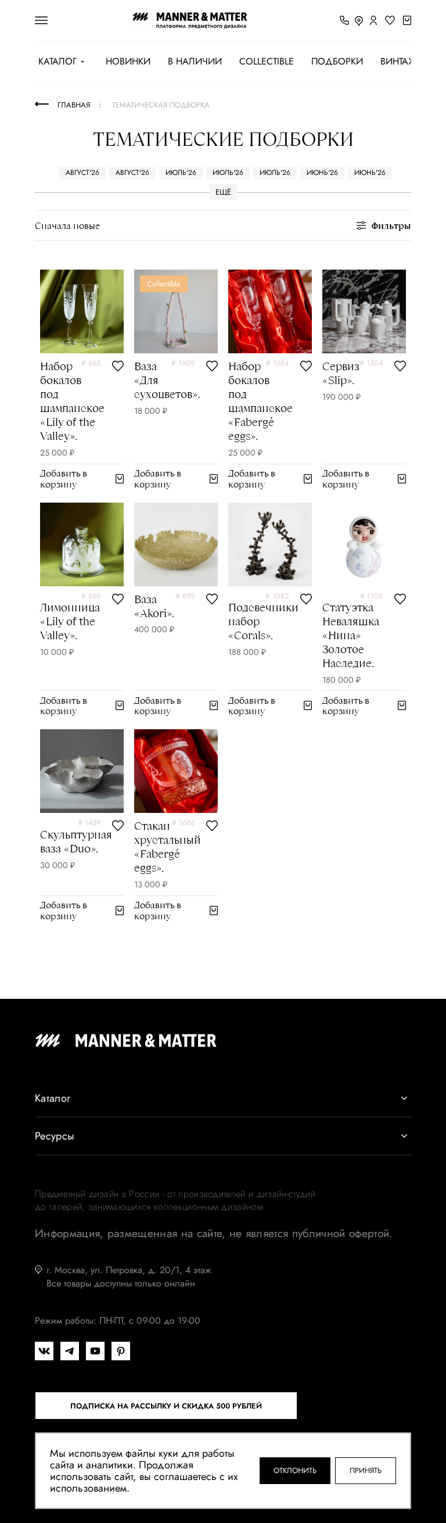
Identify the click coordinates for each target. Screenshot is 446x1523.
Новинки (128, 61)
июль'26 (181, 172)
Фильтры (391, 225)
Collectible (266, 61)
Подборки (337, 61)
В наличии (195, 61)
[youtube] (95, 1351)
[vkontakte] (44, 1351)
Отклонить (295, 1470)
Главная (73, 105)
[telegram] (69, 1351)
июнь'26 (322, 172)
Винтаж (398, 61)
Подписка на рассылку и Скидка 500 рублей (166, 1405)
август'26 (82, 172)
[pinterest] (121, 1351)
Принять (366, 1470)
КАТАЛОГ (57, 61)
